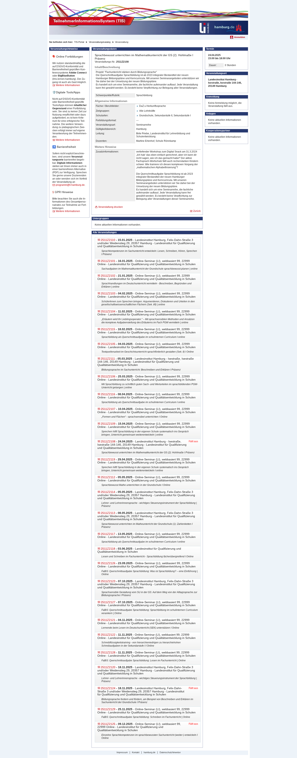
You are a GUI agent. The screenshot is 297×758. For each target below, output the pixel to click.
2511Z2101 (108, 260)
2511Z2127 (108, 602)
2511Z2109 (108, 423)
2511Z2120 (108, 667)
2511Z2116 (108, 394)
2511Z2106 (108, 376)
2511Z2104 (108, 311)
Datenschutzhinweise (170, 752)
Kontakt (135, 752)
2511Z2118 (108, 548)
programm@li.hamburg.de (70, 185)
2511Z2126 (108, 563)
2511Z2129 (108, 709)
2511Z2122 (108, 634)
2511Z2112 (108, 477)
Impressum (122, 752)
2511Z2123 (108, 581)
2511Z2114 (108, 491)
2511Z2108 (108, 441)
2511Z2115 (108, 329)
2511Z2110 (108, 239)
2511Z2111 (108, 358)
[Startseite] (148, 18)
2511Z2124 (108, 688)
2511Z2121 (108, 620)
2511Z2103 (108, 293)
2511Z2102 (108, 275)
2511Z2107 (108, 408)
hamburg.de (149, 752)
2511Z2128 (108, 652)
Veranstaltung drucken (110, 207)
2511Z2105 (108, 343)
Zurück (197, 211)
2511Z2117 (108, 533)
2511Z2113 (108, 512)
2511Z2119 (108, 459)
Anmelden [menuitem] (239, 37)
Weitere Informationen (68, 85)
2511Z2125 (108, 723)
